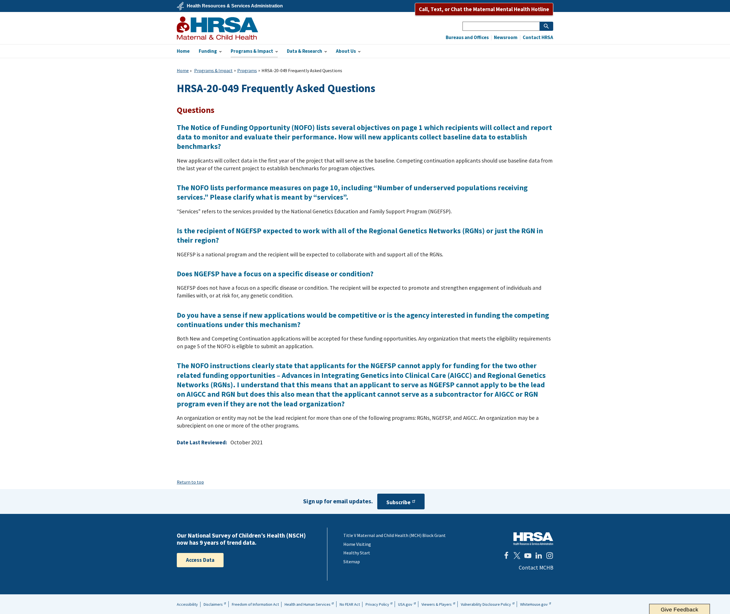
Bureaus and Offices (467, 37)
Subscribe (398, 502)
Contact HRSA (537, 37)
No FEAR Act (350, 604)
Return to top (190, 482)
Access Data (200, 559)
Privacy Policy (377, 604)
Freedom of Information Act (255, 604)
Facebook (506, 555)
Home (183, 70)
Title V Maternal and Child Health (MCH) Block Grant (394, 535)
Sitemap (351, 561)
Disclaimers (213, 604)
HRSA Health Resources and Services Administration (533, 538)
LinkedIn (538, 555)
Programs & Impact (213, 70)
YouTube (528, 555)
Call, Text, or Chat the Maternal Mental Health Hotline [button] (484, 9)
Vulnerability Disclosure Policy (486, 604)
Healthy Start (356, 553)
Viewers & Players (436, 604)
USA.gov (405, 604)
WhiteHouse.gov (534, 604)
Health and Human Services (307, 604)
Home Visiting (357, 544)
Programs (247, 70)
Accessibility (187, 604)
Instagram (549, 555)
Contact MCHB (536, 567)
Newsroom (505, 37)
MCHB (217, 28)
